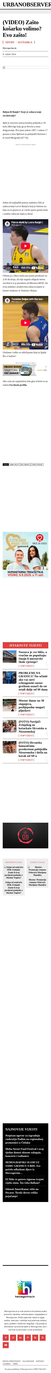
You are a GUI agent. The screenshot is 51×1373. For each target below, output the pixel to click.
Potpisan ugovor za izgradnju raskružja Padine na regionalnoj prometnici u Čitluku (24, 1139)
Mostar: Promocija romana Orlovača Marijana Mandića (37, 882)
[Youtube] (6, 1345)
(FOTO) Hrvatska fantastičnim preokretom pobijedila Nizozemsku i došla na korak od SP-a (33, 749)
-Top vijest (26, 666)
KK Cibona (25, 464)
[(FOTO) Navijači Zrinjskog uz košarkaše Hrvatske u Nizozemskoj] (9, 726)
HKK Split (14, 464)
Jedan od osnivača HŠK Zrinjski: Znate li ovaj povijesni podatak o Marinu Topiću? (14, 887)
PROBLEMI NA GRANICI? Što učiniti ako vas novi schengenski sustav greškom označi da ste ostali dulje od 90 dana (33, 681)
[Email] (36, 61)
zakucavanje (37, 464)
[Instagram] (13, 1338)
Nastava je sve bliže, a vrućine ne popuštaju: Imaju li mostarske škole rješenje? (33, 657)
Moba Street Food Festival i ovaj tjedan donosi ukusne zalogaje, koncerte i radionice (24, 1152)
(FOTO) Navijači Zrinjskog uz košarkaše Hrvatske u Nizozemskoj (33, 726)
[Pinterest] (18, 61)
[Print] (43, 61)
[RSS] (35, 1338)
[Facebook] (5, 61)
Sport (10, 42)
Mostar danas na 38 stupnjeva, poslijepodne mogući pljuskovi (32, 705)
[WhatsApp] (24, 61)
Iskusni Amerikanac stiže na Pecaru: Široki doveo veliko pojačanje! (21, 1193)
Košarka (25, 42)
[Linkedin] (30, 61)
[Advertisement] (25, 497)
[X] (11, 61)
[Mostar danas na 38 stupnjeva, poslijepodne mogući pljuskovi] (9, 705)
